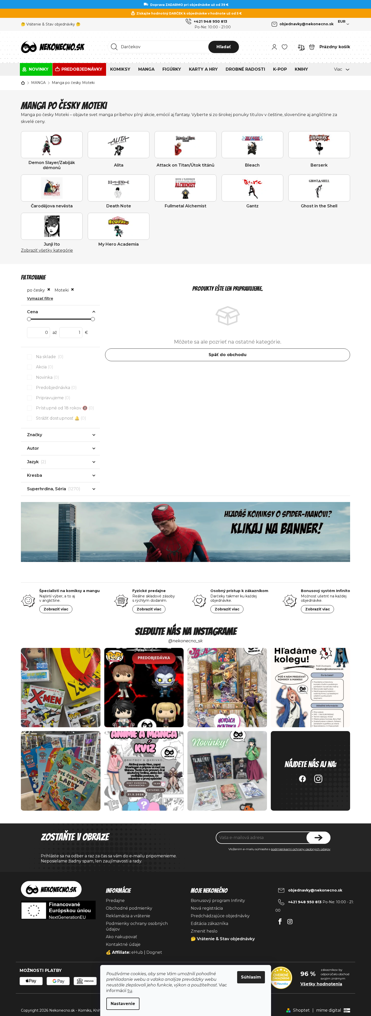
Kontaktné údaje (123, 944)
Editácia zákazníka (209, 923)
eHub (137, 952)
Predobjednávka (55, 387)
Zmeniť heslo (204, 931)
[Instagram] (289, 920)
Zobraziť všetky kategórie (47, 250)
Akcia (44, 367)
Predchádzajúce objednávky (220, 915)
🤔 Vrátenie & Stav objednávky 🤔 (50, 24)
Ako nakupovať (121, 936)
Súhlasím (251, 977)
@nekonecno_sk (185, 640)
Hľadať (223, 46)
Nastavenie (123, 1003)
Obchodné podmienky (129, 908)
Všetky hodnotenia (321, 984)
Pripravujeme (52, 397)
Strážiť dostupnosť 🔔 (60, 418)
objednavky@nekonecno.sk (306, 24)
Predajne (115, 900)
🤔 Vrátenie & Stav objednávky (223, 938)
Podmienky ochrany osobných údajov (137, 926)
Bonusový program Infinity (218, 900)
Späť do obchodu (228, 354)
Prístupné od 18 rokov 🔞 (64, 408)
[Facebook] (279, 920)
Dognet (154, 952)
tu (129, 990)
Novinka (47, 377)
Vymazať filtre (40, 298)
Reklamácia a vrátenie (128, 915)
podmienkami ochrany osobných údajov (300, 849)
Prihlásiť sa (318, 838)
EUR (342, 21)
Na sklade (49, 356)
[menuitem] (36, 69)
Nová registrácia (207, 908)
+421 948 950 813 (210, 21)
